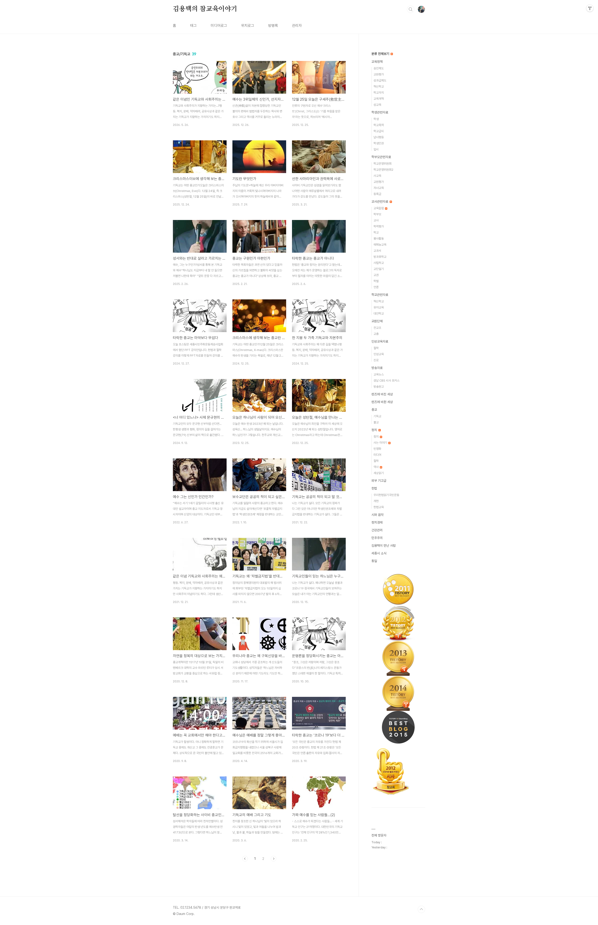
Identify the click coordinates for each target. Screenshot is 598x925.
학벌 (376, 281)
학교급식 (379, 131)
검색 (410, 9)
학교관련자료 (379, 295)
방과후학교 (380, 257)
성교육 (377, 104)
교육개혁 (379, 98)
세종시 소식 (378, 553)
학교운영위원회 (383, 163)
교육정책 (377, 62)
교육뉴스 (379, 374)
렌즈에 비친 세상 (382, 394)
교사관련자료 (380, 201)
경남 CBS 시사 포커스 (386, 380)
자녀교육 (379, 188)
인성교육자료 (379, 341)
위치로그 (247, 25)
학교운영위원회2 (383, 169)
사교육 (377, 175)
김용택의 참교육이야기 (205, 9)
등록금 (377, 194)
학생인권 (379, 143)
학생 (376, 119)
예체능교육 (380, 244)
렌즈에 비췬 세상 (382, 402)
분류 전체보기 (380, 54)
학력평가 (379, 226)
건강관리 (377, 530)
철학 (376, 348)
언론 (376, 287)
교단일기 (379, 269)
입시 (376, 149)
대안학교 (379, 313)
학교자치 (379, 92)
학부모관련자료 (381, 157)
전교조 (377, 328)
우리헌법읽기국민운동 (386, 495)
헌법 (374, 488)
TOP (421, 909)
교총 (376, 334)
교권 (376, 275)
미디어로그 (219, 25)
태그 (193, 25)
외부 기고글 (378, 480)
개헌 (376, 501)
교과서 (377, 250)
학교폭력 (379, 125)
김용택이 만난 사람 (383, 545)
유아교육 (379, 307)
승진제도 (379, 68)
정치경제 (377, 522)
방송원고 (379, 386)
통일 (374, 561)
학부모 (377, 214)
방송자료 (377, 368)
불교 (376, 422)
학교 (376, 232)
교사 (376, 220)
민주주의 (377, 538)
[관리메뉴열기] (589, 8)
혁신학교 (379, 86)
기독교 (377, 416)
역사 (376, 467)
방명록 (273, 25)
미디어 (377, 455)
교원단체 (377, 321)
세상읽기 (379, 473)
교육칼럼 (379, 208)
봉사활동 (379, 238)
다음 (273, 858)
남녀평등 (379, 137)
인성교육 (379, 354)
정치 (374, 430)
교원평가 (379, 74)
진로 (376, 360)
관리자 (297, 25)
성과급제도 (380, 80)
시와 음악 (377, 515)
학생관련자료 (379, 112)
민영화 (377, 448)
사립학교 (379, 263)
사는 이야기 (381, 442)
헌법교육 (379, 507)
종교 (374, 409)
